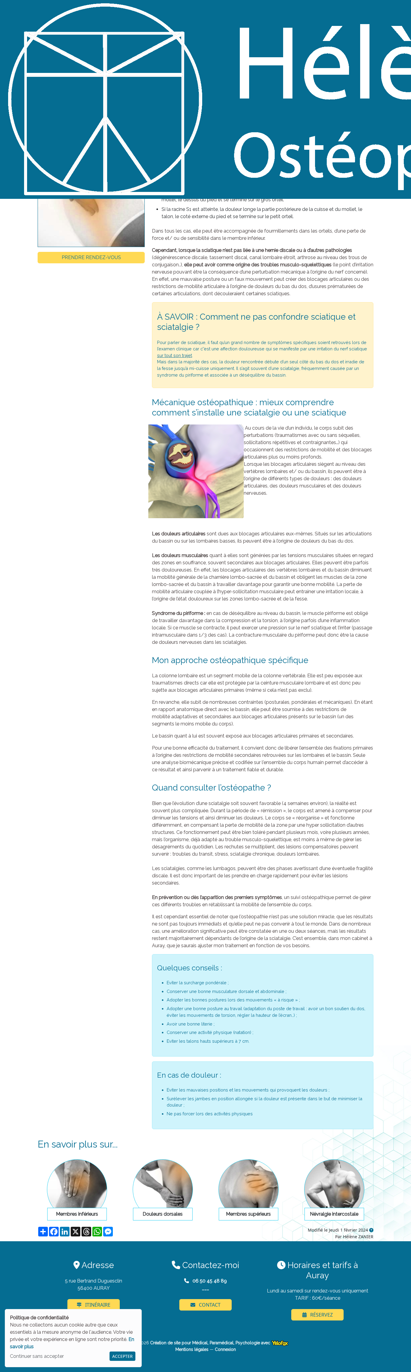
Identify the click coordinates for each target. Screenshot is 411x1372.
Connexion (225, 1349)
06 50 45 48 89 (209, 1281)
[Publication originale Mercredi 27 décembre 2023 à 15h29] (371, 1230)
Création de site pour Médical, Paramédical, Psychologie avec (210, 1342)
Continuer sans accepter (37, 1356)
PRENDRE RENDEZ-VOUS (91, 257)
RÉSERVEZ (321, 1314)
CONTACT (209, 1305)
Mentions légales (192, 1349)
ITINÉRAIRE (97, 1305)
